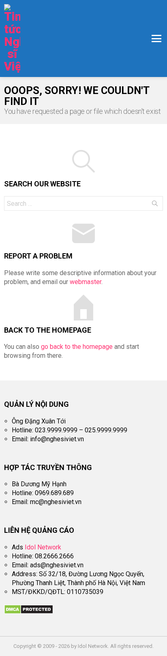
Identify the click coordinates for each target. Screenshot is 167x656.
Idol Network (43, 547)
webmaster (85, 282)
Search (155, 205)
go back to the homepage (77, 346)
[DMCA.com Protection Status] (28, 612)
